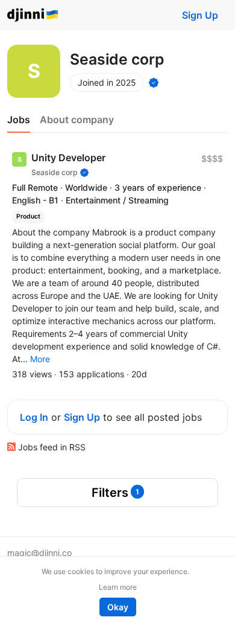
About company (77, 119)
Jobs (18, 119)
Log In (34, 417)
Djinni (33, 15)
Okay (117, 607)
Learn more (118, 587)
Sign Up (200, 15)
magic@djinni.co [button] (39, 553)
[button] (40, 359)
